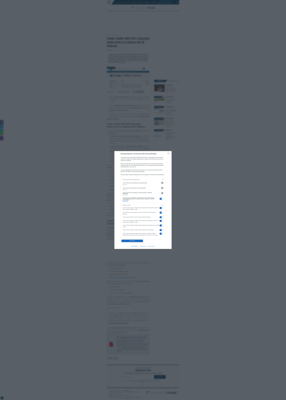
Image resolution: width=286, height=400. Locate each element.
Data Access (143, 246)
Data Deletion (134, 246)
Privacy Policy (151, 246)
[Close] (168, 153)
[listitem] (143, 179)
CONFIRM (132, 240)
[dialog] (143, 200)
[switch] (161, 183)
